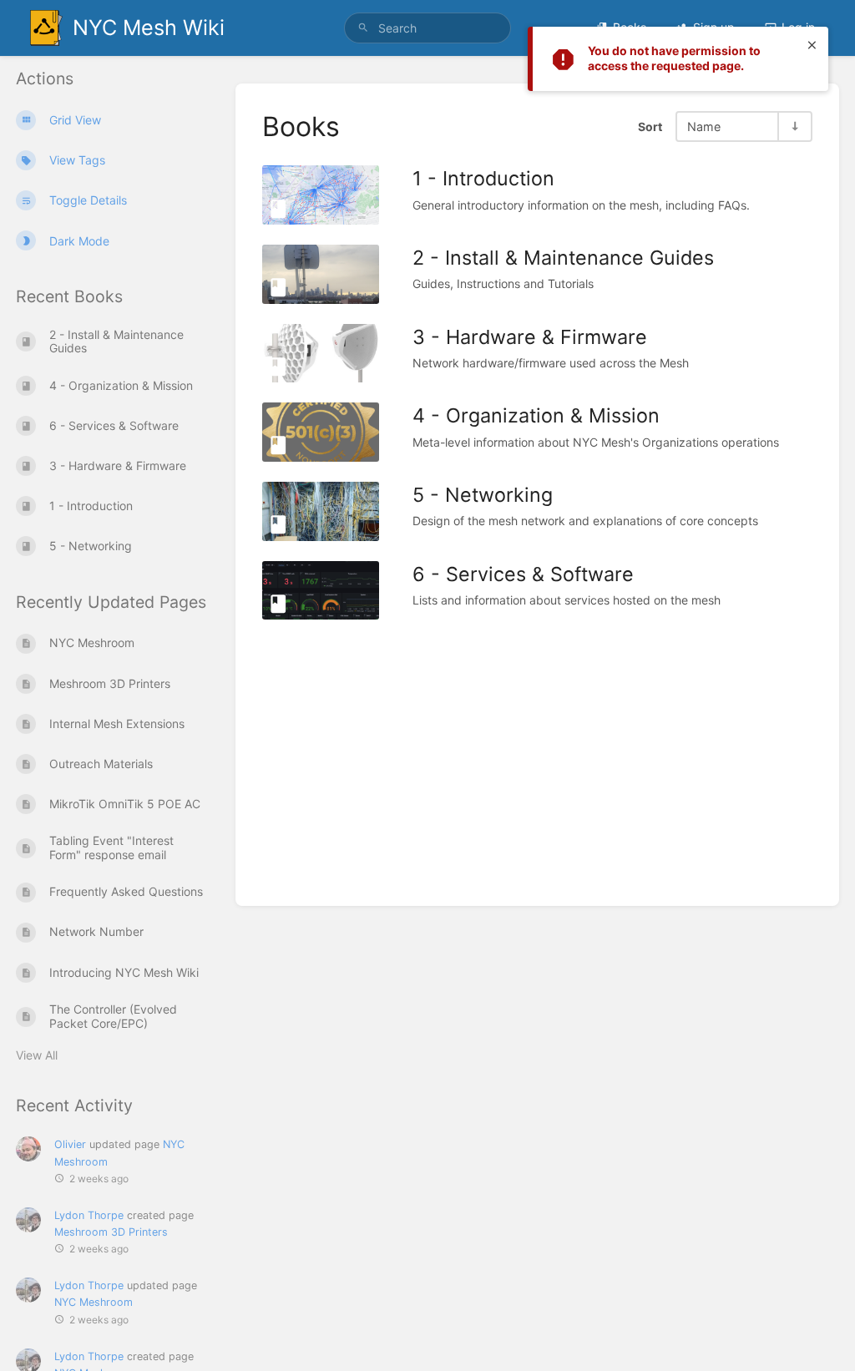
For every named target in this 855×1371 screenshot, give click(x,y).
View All (37, 1055)
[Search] (363, 28)
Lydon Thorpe (89, 1215)
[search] (427, 28)
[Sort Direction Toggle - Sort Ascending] (794, 126)
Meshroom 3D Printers (111, 1232)
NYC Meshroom (93, 1302)
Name (704, 126)
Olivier (70, 1144)
